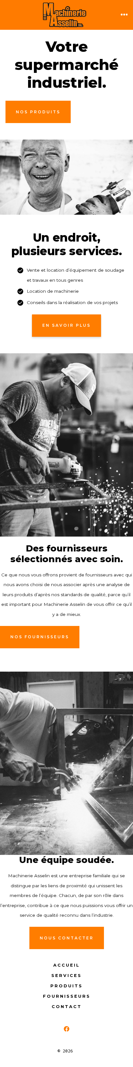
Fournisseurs (66, 996)
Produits (66, 985)
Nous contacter (67, 938)
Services (66, 975)
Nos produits (38, 111)
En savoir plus (66, 325)
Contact (67, 1006)
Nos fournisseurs (39, 636)
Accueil (66, 965)
